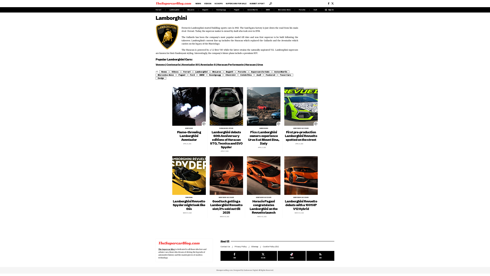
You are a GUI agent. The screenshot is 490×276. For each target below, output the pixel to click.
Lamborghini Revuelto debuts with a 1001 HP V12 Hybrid (301, 205)
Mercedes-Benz (284, 10)
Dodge (161, 78)
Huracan (250, 64)
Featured (270, 75)
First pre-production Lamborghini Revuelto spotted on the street (301, 135)
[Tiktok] (292, 256)
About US (224, 241)
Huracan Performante (230, 64)
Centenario (173, 64)
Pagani (236, 10)
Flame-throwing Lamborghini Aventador (189, 135)
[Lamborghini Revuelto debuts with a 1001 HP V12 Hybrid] (301, 175)
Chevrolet (230, 75)
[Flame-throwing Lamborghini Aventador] (189, 106)
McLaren (190, 10)
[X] (332, 3)
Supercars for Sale (260, 72)
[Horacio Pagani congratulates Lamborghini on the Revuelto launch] (263, 175)
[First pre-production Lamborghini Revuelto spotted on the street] (301, 106)
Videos (175, 72)
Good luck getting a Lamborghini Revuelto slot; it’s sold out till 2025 (226, 206)
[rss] (320, 256)
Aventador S (208, 64)
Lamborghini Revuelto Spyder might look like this (189, 205)
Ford (192, 75)
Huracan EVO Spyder (226, 128)
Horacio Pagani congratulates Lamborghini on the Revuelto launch (264, 206)
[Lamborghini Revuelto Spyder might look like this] (189, 175)
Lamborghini (174, 10)
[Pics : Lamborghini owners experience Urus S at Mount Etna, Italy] (263, 106)
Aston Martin (252, 10)
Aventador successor (301, 128)
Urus (260, 64)
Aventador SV (190, 64)
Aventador (189, 128)
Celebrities (246, 75)
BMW (268, 10)
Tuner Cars (285, 75)
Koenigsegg (221, 10)
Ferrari (158, 10)
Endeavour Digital (251, 270)
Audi (315, 10)
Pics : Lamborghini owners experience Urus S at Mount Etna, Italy (263, 137)
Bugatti (205, 10)
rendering (189, 197)
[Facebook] (328, 3)
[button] (270, 3)
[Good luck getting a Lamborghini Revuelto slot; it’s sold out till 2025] (226, 175)
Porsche (302, 10)
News (164, 72)
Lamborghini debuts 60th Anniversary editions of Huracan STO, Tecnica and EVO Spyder (226, 139)
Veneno (160, 64)
